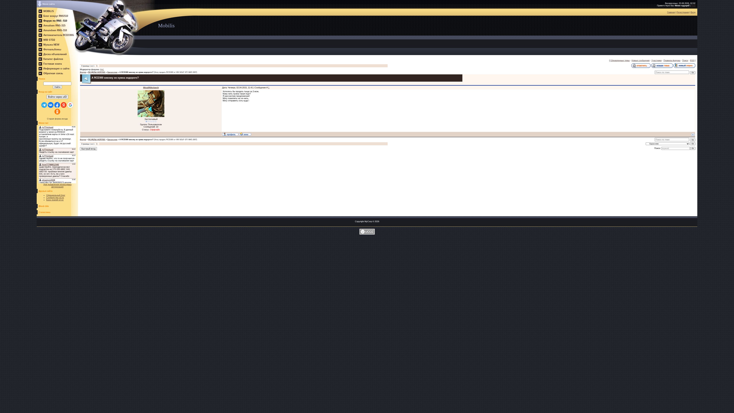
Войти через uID (57, 96)
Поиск (685, 60)
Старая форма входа (57, 119)
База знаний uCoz (55, 200)
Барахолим (112, 72)
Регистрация (683, 12)
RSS (693, 5)
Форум (83, 72)
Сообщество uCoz (55, 197)
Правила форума (671, 60)
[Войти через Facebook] (57, 105)
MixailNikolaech (151, 87)
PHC (102, 70)
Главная (671, 12)
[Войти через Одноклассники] (57, 112)
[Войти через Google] (70, 105)
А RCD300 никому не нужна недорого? (136, 72)
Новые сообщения (641, 60)
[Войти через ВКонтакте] (51, 105)
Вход (693, 12)
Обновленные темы (620, 60)
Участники (656, 60)
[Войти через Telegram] (44, 105)
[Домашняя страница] (245, 134)
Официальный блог (55, 195)
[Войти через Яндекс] (64, 105)
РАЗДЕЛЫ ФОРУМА (96, 72)
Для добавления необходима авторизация (57, 185)
